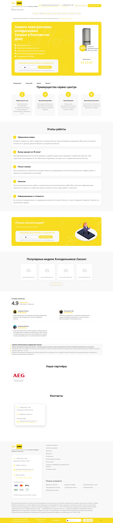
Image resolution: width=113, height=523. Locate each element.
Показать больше (56, 284)
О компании (36, 13)
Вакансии (65, 13)
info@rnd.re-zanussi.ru (25, 414)
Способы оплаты (51, 469)
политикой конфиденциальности (47, 70)
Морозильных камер (52, 490)
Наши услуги (50, 462)
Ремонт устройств (46, 13)
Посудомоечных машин (53, 487)
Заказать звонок (95, 5)
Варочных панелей (52, 484)
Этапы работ (29, 83)
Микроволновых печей (90, 484)
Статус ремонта (81, 5)
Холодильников (88, 487)
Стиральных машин (71, 487)
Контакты (71, 13)
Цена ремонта (57, 13)
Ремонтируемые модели (53, 459)
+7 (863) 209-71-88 (68, 5)
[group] (19, 377)
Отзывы (78, 13)
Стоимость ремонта (52, 445)
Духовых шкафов (70, 484)
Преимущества (17, 83)
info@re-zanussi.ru (21, 465)
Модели (39, 83)
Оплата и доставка (51, 448)
